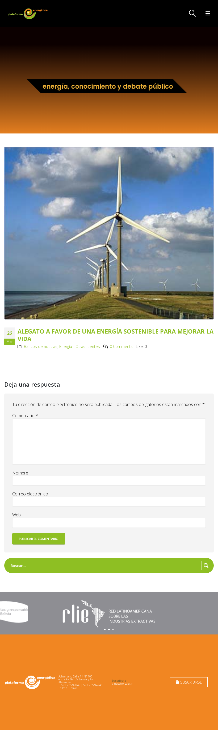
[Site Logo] (28, 13)
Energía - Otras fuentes (79, 346)
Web (16, 515)
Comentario (25, 415)
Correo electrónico (30, 494)
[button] (192, 13)
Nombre (20, 473)
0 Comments (121, 346)
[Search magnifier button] (206, 565)
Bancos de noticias (40, 346)
